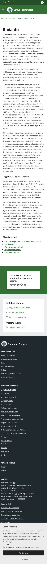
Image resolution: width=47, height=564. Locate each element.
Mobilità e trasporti (8, 426)
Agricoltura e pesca (8, 389)
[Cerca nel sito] (41, 10)
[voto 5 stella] (25, 285)
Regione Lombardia (8, 2)
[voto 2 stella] (14, 285)
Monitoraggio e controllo (14, 247)
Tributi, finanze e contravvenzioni (13, 433)
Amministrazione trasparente (12, 518)
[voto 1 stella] (11, 285)
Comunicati (5, 451)
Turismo (4, 437)
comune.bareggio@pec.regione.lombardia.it (21, 493)
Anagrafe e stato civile (9, 397)
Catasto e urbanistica (9, 408)
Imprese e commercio (9, 422)
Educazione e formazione (10, 415)
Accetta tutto (23, 553)
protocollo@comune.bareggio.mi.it (19, 496)
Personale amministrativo (11, 373)
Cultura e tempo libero (9, 411)
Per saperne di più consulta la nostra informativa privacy (21, 547)
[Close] (45, 524)
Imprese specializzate (12, 249)
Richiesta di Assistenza (10, 507)
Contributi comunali (12, 252)
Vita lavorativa (6, 440)
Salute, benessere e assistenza (13, 429)
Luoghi (3, 466)
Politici (3, 369)
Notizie (4, 447)
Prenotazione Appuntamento (12, 511)
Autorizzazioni (6, 404)
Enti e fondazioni (7, 366)
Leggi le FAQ (6, 504)
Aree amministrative (9, 359)
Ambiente (5, 393)
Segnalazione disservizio (10, 515)
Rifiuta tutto (24, 559)
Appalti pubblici (7, 400)
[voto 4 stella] (21, 285)
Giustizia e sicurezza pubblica (12, 418)
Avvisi (3, 455)
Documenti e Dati (7, 377)
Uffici (3, 362)
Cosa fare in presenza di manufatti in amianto (22, 241)
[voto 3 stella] (18, 285)
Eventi (3, 470)
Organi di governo (8, 355)
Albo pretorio (6, 522)
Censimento (9, 244)
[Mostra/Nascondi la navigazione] (2, 9)
